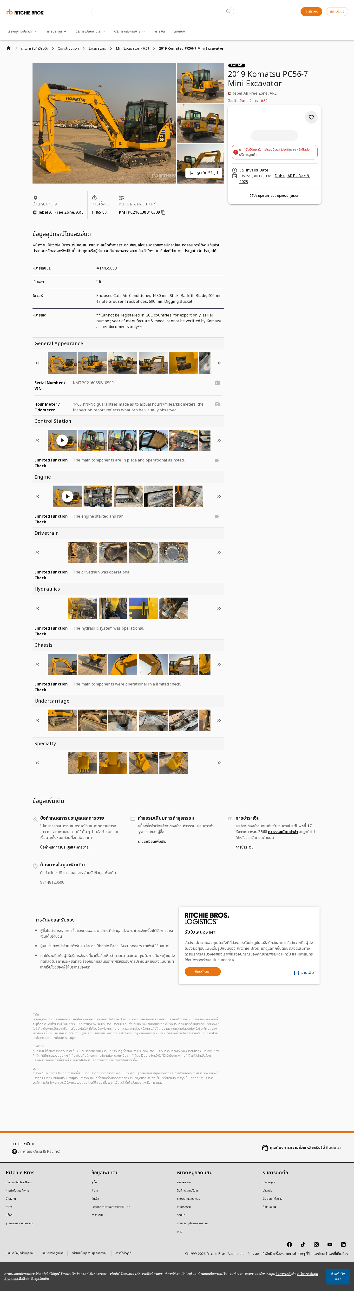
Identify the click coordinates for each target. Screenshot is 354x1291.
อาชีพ (9, 1207)
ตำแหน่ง (179, 31)
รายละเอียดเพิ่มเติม (152, 841)
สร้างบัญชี (337, 11)
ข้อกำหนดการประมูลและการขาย (64, 847)
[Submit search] (228, 11)
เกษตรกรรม (184, 1207)
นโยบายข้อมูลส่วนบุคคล (19, 1253)
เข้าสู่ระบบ (311, 11)
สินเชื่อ (95, 1199)
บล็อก (9, 1215)
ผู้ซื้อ (94, 1182)
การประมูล (54, 31)
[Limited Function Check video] (217, 460)
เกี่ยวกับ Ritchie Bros (19, 1182)
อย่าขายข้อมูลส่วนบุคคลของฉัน (89, 1253)
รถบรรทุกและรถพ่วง (188, 1199)
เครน (180, 1232)
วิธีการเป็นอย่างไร (88, 31)
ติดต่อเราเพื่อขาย (272, 1199)
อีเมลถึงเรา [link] (202, 971)
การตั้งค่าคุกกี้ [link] (123, 1253)
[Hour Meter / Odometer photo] (217, 404)
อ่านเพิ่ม (307, 972)
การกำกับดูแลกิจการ (17, 1191)
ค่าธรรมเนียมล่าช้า (283, 832)
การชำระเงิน (245, 847)
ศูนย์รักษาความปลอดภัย (19, 1223)
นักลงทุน (11, 1199)
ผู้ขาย (95, 1191)
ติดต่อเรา (333, 1148)
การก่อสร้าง (184, 1182)
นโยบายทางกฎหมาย (52, 1253)
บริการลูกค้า (248, 154)
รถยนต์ (181, 1215)
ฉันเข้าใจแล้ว (338, 1276)
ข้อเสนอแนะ (269, 1207)
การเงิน (160, 31)
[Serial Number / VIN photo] (217, 383)
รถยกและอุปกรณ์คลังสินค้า (192, 1223)
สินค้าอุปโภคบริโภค (187, 1191)
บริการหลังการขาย (127, 31)
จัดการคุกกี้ (283, 1274)
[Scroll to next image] (219, 363)
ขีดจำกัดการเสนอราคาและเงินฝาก (111, 1207)
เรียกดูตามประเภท (20, 31)
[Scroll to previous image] (37, 363)
